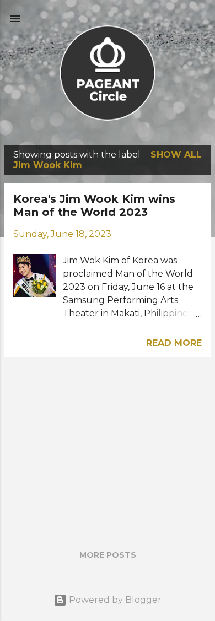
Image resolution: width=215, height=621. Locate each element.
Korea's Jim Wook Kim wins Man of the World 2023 (94, 205)
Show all (176, 154)
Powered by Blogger (114, 600)
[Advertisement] (107, 443)
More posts (107, 555)
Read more (174, 343)
